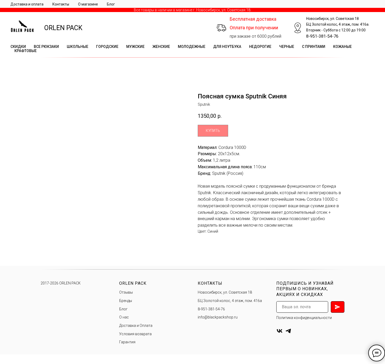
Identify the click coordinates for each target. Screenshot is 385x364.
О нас (124, 317)
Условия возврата (135, 334)
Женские (161, 46)
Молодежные (191, 46)
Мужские (135, 46)
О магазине (88, 4)
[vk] (279, 331)
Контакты (60, 4)
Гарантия (127, 342)
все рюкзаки (46, 46)
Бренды (125, 301)
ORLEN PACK (63, 28)
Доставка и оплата (26, 4)
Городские (107, 46)
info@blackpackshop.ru (218, 317)
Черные (286, 46)
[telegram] (288, 331)
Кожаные (342, 46)
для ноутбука (227, 46)
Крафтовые (25, 51)
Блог (111, 4)
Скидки (18, 46)
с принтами (313, 46)
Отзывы (126, 292)
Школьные (77, 46)
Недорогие (260, 46)
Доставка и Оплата (135, 325)
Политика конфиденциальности (304, 318)
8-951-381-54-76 (322, 36)
